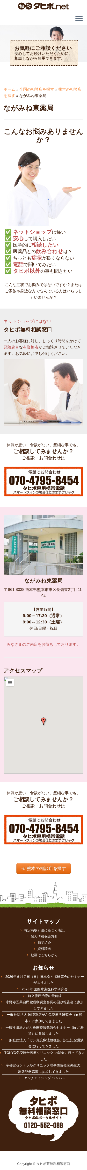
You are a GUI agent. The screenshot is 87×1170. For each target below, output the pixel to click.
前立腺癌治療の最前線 (45, 996)
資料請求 (44, 949)
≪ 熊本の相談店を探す (43, 868)
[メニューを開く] (79, 19)
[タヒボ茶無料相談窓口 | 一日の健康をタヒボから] (43, 6)
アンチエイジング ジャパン (44, 1078)
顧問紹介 (44, 943)
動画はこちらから (44, 955)
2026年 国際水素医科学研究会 (45, 989)
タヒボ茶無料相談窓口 (53, 1164)
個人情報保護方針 (44, 936)
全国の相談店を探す (36, 89)
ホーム (9, 89)
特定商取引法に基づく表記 (44, 930)
